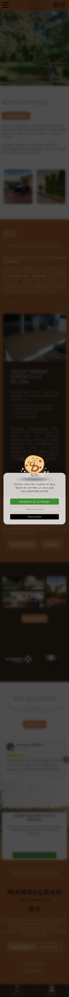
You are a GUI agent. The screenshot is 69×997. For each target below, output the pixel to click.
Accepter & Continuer (34, 501)
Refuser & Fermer (35, 509)
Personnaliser (34, 516)
